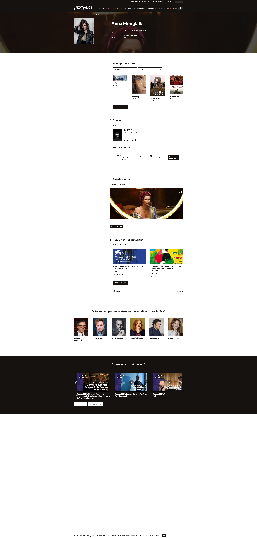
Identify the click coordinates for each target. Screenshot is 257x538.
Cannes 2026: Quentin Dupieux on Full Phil (127, 395)
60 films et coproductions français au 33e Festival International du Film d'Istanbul (165, 268)
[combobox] (125, 69)
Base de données (139, 8)
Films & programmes (101, 8)
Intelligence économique (154, 8)
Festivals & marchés (125, 8)
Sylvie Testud (173, 338)
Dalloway (135, 97)
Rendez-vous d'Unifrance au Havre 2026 (140, 1)
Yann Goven (97, 338)
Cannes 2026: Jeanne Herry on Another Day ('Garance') (90, 395)
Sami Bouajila (117, 338)
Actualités (113, 8)
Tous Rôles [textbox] (142, 69)
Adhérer (175, 8)
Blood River (155, 98)
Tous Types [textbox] (117, 69)
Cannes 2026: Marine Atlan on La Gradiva (166, 394)
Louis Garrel (154, 338)
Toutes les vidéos (95, 404)
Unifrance (166, 8)
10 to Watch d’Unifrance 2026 (158, 1)
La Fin (115, 83)
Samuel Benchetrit (78, 339)
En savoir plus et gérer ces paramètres (83, 536)
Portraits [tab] (123, 184)
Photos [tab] (114, 184)
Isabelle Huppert (137, 338)
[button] (180, 192)
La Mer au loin (175, 97)
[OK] (164, 535)
